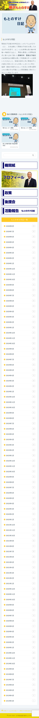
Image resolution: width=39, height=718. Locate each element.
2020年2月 (20, 642)
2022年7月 (20, 487)
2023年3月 (20, 445)
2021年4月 (20, 567)
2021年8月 (20, 546)
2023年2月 (20, 450)
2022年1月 (20, 519)
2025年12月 (20, 269)
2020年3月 (20, 637)
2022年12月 (20, 461)
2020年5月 (20, 626)
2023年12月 (20, 397)
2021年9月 (20, 541)
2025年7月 (20, 295)
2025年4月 (20, 311)
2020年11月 (20, 594)
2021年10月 (20, 535)
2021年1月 (20, 583)
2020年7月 (20, 615)
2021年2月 (20, 578)
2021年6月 (20, 557)
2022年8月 (20, 482)
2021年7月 (20, 551)
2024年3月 (20, 381)
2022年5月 (20, 498)
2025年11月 (20, 274)
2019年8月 (20, 674)
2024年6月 (20, 365)
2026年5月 (20, 242)
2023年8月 (20, 418)
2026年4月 (20, 247)
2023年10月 (20, 407)
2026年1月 (20, 263)
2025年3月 (20, 317)
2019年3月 (20, 701)
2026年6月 (20, 237)
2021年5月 (20, 562)
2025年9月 (20, 285)
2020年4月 (20, 631)
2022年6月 (20, 493)
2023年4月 (20, 439)
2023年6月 (20, 429)
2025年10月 (20, 279)
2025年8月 (20, 290)
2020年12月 (20, 589)
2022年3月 (20, 509)
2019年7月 (20, 679)
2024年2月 (20, 386)
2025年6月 (20, 301)
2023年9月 (20, 413)
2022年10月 (20, 471)
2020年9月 (20, 605)
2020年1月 (20, 647)
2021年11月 (20, 530)
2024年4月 (20, 375)
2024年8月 (20, 354)
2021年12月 (20, 525)
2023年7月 (20, 423)
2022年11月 (20, 466)
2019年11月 (20, 658)
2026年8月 (20, 226)
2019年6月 (20, 685)
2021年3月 (20, 573)
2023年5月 (20, 434)
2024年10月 (20, 343)
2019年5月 (20, 690)
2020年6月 (20, 621)
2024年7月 (20, 359)
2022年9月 (20, 477)
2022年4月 (20, 503)
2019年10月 (20, 663)
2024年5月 (20, 370)
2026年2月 (20, 258)
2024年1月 (20, 391)
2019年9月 (20, 669)
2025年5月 (20, 306)
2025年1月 (20, 327)
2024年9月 (20, 349)
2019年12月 (20, 653)
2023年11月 (20, 402)
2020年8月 (20, 610)
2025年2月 (20, 322)
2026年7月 (20, 231)
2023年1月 (20, 455)
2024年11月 (20, 338)
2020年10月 (20, 599)
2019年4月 (20, 695)
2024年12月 (20, 333)
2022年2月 (20, 514)
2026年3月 (20, 253)
